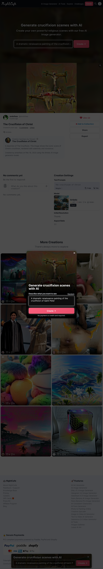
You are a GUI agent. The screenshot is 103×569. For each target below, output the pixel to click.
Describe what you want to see (43, 293)
